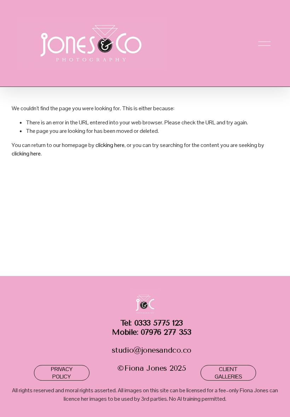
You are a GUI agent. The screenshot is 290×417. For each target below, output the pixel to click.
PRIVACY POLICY (61, 372)
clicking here (109, 145)
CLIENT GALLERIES (228, 372)
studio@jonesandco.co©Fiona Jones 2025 (151, 345)
